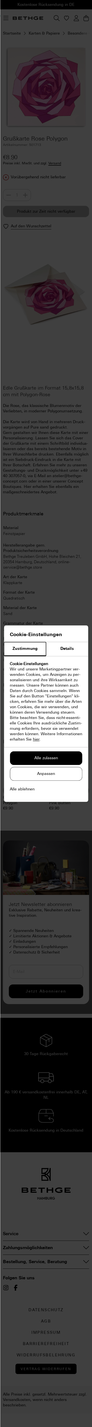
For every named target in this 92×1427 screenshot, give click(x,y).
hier (36, 739)
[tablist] (46, 649)
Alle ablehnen (22, 789)
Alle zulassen (46, 758)
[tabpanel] (46, 701)
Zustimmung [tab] (25, 648)
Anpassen (46, 773)
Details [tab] (67, 648)
